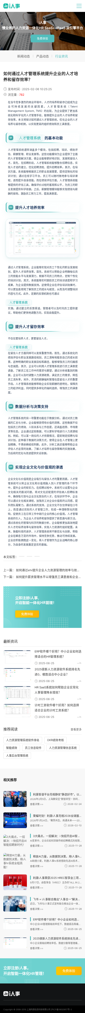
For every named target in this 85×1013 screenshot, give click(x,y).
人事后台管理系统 (17, 755)
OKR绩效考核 (55, 740)
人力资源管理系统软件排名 (22, 740)
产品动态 (42, 56)
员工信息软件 (33, 747)
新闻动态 (23, 56)
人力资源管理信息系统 (63, 747)
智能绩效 (11, 747)
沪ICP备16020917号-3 (61, 1009)
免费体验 (42, 38)
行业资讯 (61, 56)
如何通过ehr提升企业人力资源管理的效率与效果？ (49, 570)
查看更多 (76, 729)
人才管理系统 (30, 138)
